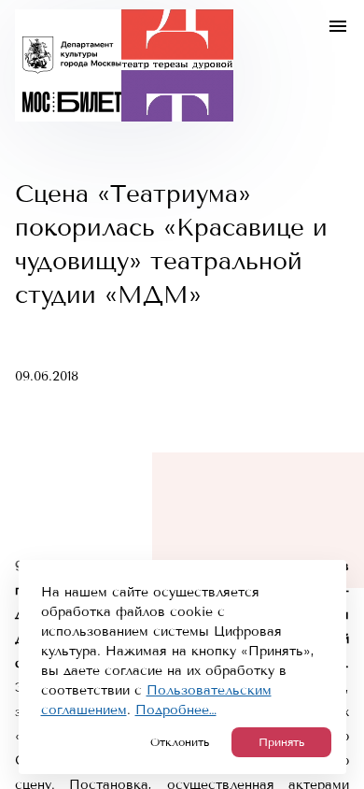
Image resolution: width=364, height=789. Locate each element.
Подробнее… (176, 710)
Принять (281, 742)
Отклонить (179, 742)
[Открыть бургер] (338, 26)
